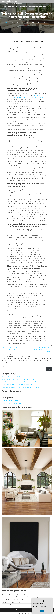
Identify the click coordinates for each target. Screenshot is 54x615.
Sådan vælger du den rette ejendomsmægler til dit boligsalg (21, 387)
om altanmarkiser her (23, 291)
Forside (4, 6)
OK (42, 611)
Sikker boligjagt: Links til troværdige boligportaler (17, 384)
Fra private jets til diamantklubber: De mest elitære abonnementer (23, 382)
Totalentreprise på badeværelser (12, 376)
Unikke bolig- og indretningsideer (17, 6)
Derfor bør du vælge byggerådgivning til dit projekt (18, 379)
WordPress (22, 610)
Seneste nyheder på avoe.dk (37, 6)
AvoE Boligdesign (9, 1)
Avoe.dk (7, 22)
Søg (3, 366)
